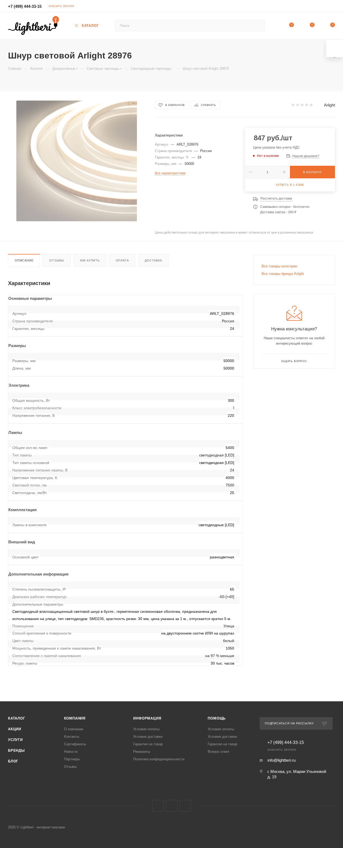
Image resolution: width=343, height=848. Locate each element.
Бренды (16, 751)
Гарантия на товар (148, 744)
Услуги (15, 740)
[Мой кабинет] (332, 6)
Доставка (153, 260)
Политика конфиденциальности (158, 759)
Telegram (171, 806)
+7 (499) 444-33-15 (25, 6)
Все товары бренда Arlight (283, 274)
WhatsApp (185, 806)
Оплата (122, 260)
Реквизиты (141, 752)
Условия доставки (147, 737)
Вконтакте (158, 806)
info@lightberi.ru (281, 760)
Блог (13, 761)
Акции (14, 729)
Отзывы (56, 260)
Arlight (329, 105)
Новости (70, 752)
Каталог (16, 718)
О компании (73, 729)
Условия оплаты (146, 729)
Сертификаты (75, 744)
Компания (74, 718)
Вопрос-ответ (218, 752)
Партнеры (72, 759)
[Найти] (258, 25)
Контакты (71, 737)
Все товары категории (279, 266)
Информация (147, 718)
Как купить (90, 260)
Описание (24, 260)
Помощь (217, 718)
